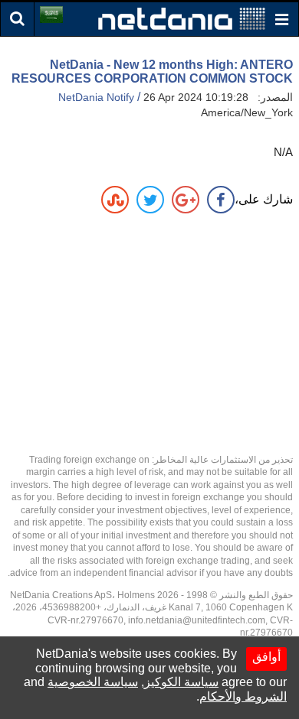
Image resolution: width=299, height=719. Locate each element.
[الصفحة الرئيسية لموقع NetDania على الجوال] (181, 17)
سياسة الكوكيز (181, 681)
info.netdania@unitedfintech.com (196, 620)
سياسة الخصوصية (93, 681)
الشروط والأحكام (243, 696)
